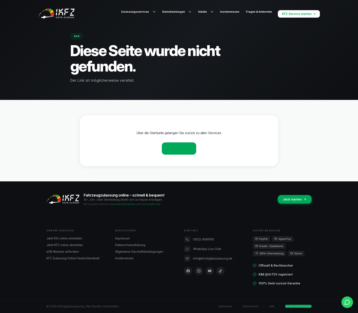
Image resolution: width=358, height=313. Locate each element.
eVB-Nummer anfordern (62, 251)
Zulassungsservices (135, 11)
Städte (202, 11)
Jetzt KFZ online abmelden (64, 245)
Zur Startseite (179, 148)
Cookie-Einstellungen (298, 306)
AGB (271, 306)
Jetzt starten (292, 199)
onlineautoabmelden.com (125, 204)
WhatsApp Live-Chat (207, 249)
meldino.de (153, 204)
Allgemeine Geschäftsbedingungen (139, 251)
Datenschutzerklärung (130, 245)
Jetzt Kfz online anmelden (64, 238)
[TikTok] (220, 271)
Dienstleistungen (173, 11)
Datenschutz (250, 306)
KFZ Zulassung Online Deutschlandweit (72, 258)
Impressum (122, 238)
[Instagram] (199, 271)
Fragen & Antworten (259, 11)
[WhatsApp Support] (347, 302)
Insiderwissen (229, 11)
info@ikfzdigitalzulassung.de (212, 258)
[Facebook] (188, 271)
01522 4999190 (203, 239)
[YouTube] (210, 271)
